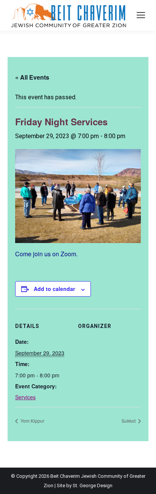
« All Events (32, 77)
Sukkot (129, 420)
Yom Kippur (31, 420)
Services (25, 397)
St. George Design (92, 485)
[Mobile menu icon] (140, 15)
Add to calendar (54, 288)
